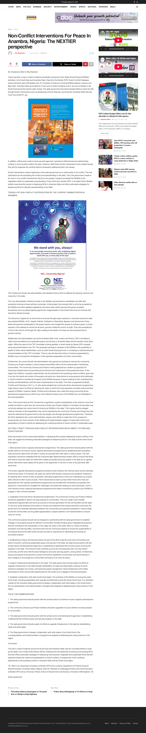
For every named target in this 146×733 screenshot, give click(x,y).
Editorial (92, 7)
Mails (112, 7)
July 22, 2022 (33, 53)
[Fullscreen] (135, 49)
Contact (135, 723)
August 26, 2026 (118, 119)
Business (37, 7)
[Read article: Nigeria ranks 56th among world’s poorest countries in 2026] (105, 173)
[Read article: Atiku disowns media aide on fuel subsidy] (105, 186)
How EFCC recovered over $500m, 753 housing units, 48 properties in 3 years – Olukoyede (125, 144)
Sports (82, 7)
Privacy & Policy (125, 723)
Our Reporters (20, 53)
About (107, 723)
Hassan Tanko (106, 119)
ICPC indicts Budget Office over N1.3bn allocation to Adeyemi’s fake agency (115, 114)
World (73, 7)
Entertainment (61, 7)
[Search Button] (137, 7)
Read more (106, 133)
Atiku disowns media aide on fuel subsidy (125, 183)
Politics (27, 7)
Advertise (114, 723)
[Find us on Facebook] (134, 2)
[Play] (101, 49)
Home (10, 29)
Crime (102, 84)
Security (48, 7)
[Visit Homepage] (31, 18)
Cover (11, 7)
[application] (118, 40)
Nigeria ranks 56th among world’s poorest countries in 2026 (125, 171)
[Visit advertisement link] (96, 18)
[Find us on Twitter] (137, 2)
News (18, 7)
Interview (103, 7)
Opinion (16, 29)
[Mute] (131, 49)
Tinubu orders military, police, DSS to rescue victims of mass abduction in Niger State (126, 158)
